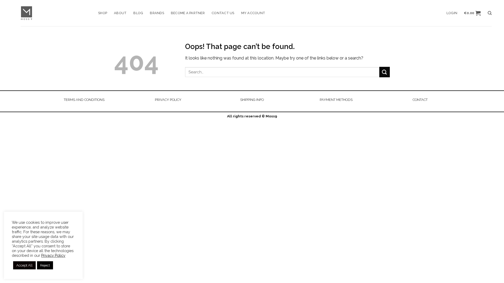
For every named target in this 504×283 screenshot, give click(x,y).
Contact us (223, 13)
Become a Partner (188, 13)
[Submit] (384, 72)
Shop (102, 13)
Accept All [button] (24, 265)
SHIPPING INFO (252, 100)
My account (253, 13)
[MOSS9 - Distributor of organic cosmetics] (55, 13)
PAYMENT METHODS (336, 100)
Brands (157, 13)
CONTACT (420, 100)
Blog (138, 13)
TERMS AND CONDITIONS (84, 100)
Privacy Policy (53, 255)
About (120, 13)
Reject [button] (45, 265)
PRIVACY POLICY (168, 100)
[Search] (490, 13)
